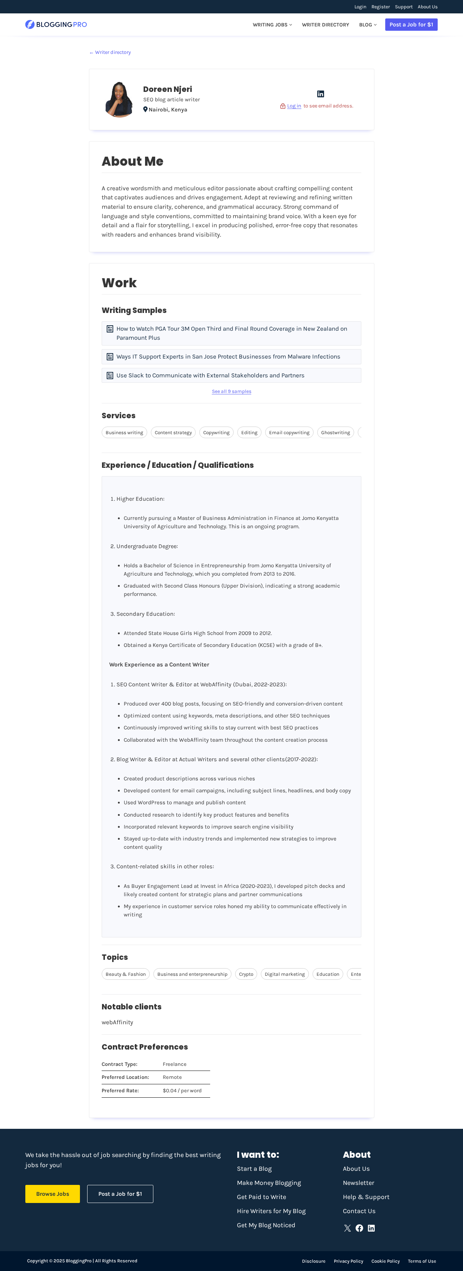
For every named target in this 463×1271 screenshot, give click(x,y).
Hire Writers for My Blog (271, 1211)
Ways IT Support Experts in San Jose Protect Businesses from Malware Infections (228, 356)
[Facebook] (359, 1228)
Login (360, 6)
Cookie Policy (385, 1261)
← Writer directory (110, 52)
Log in (294, 106)
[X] (347, 1228)
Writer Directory (325, 25)
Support (404, 6)
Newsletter (358, 1183)
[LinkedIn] (320, 96)
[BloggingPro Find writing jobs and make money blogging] (56, 25)
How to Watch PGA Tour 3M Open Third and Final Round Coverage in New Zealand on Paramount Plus (231, 333)
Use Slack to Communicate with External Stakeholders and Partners (210, 375)
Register (380, 6)
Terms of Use (422, 1261)
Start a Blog (254, 1169)
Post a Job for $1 (411, 24)
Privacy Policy (348, 1261)
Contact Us (359, 1211)
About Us (428, 6)
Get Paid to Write (261, 1197)
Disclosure (314, 1261)
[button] (290, 25)
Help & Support (366, 1197)
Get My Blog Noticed (266, 1225)
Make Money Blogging (269, 1183)
